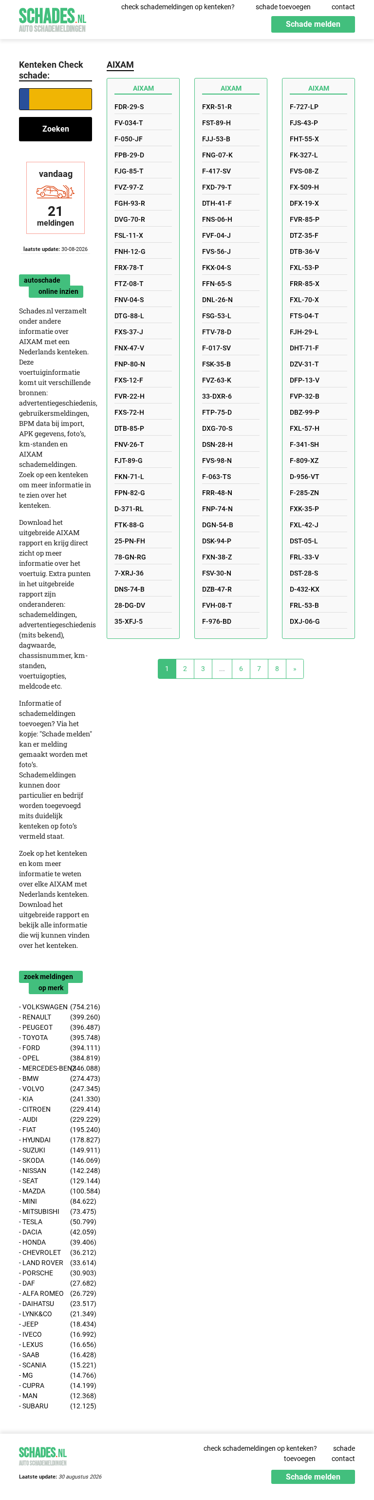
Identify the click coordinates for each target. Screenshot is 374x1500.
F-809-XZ (304, 460)
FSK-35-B (216, 364)
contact (343, 7)
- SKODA (55, 1160)
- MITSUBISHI (55, 1211)
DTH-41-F (217, 203)
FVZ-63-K (216, 380)
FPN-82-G (129, 493)
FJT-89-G (128, 460)
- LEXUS (55, 1344)
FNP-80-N (129, 364)
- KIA (55, 1099)
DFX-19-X (304, 203)
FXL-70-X (304, 300)
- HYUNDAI (55, 1140)
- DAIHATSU (55, 1304)
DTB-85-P (129, 428)
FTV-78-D (216, 332)
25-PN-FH (129, 541)
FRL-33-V (304, 557)
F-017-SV (216, 348)
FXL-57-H (304, 428)
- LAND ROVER (55, 1263)
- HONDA (55, 1242)
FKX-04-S (216, 267)
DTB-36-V (304, 251)
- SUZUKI (55, 1150)
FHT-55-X (304, 139)
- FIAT (55, 1130)
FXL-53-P (304, 267)
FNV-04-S (129, 300)
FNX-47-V (129, 348)
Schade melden (313, 24)
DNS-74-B (129, 589)
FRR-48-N (217, 493)
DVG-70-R (129, 219)
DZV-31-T (304, 364)
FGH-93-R (129, 203)
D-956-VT (304, 477)
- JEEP (55, 1324)
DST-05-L (304, 541)
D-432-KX (304, 589)
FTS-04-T (304, 316)
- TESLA (55, 1222)
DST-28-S (304, 573)
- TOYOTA (55, 1037)
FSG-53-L (216, 316)
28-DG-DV (129, 605)
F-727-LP (304, 107)
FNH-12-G (130, 251)
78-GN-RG (130, 557)
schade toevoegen (283, 7)
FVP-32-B (304, 396)
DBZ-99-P (304, 412)
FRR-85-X (304, 284)
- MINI (55, 1201)
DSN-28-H (217, 444)
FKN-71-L (129, 477)
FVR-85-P (304, 219)
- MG (55, 1375)
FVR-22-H (129, 396)
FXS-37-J (128, 332)
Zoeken (55, 129)
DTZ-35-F (304, 235)
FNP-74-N (217, 509)
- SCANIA (55, 1365)
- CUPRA (55, 1385)
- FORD (55, 1048)
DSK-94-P (216, 541)
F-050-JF (128, 139)
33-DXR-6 (217, 396)
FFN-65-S (216, 284)
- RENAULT (55, 1017)
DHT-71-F (304, 348)
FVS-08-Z (304, 171)
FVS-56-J (216, 251)
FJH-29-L (304, 332)
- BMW (55, 1078)
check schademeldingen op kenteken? (178, 7)
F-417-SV (216, 171)
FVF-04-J (216, 235)
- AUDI (55, 1119)
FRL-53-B (304, 605)
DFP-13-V (304, 380)
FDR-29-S (129, 107)
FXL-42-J (304, 525)
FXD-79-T (217, 187)
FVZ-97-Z (128, 187)
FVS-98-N (217, 460)
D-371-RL (129, 509)
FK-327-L (304, 155)
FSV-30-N (216, 573)
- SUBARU (55, 1406)
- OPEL (55, 1058)
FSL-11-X (128, 235)
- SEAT (55, 1181)
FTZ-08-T (129, 284)
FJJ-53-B (216, 139)
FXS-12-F (128, 380)
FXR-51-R (217, 107)
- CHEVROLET (55, 1252)
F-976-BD (216, 621)
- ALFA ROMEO (55, 1293)
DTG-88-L (129, 316)
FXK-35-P (304, 509)
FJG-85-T (129, 171)
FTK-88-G (129, 525)
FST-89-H (216, 123)
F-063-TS (216, 477)
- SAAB (55, 1355)
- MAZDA (55, 1191)
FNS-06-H (217, 219)
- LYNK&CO (55, 1314)
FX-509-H (304, 187)
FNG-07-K (217, 155)
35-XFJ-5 (128, 621)
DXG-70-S (217, 428)
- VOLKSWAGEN (55, 1007)
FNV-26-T (129, 444)
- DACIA (55, 1232)
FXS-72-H (129, 412)
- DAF (55, 1283)
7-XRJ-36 (129, 573)
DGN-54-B (217, 525)
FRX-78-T (129, 267)
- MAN (55, 1396)
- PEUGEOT (55, 1027)
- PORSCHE (55, 1273)
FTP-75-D (217, 412)
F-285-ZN (304, 493)
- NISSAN (55, 1170)
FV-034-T (128, 123)
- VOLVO (55, 1089)
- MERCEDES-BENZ (55, 1068)
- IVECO (55, 1334)
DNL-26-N (217, 300)
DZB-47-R (217, 589)
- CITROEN (55, 1109)
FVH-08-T (217, 605)
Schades (52, 18)
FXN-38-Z (217, 557)
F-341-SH (304, 444)
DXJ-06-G (305, 621)
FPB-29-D (129, 155)
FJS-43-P (304, 123)
